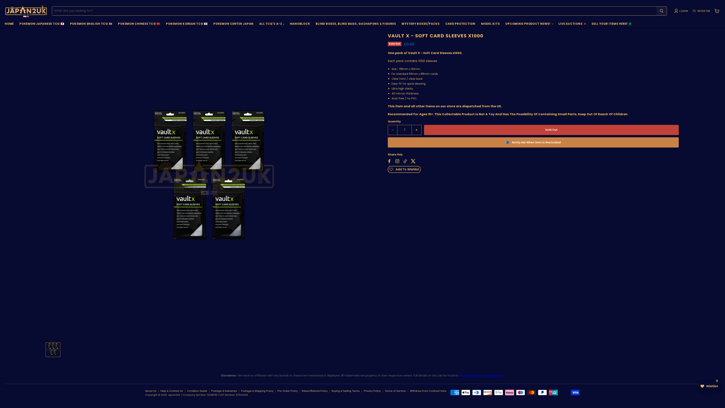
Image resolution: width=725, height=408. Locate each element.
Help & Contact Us (171, 391)
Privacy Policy (372, 391)
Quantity (394, 121)
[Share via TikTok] (405, 160)
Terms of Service (395, 391)
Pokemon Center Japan (233, 24)
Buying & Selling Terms (346, 391)
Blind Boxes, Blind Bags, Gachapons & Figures (356, 24)
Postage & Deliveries (224, 391)
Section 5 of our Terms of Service (481, 375)
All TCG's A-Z (271, 24)
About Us (150, 391)
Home (9, 24)
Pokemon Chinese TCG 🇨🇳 (139, 24)
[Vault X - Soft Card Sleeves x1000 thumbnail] (53, 350)
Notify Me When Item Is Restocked (536, 142)
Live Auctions (570, 25)
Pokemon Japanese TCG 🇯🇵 (41, 24)
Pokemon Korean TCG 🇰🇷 (187, 24)
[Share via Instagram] (397, 160)
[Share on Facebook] (389, 160)
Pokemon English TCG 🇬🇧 (91, 24)
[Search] (661, 11)
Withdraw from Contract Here (428, 391)
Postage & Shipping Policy (257, 391)
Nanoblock (300, 24)
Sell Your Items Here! (609, 25)
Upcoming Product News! (528, 24)
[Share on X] (412, 160)
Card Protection (460, 24)
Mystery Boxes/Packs (421, 24)
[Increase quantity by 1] (416, 130)
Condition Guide (197, 391)
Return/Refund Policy (315, 391)
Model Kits (490, 24)
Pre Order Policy (288, 391)
